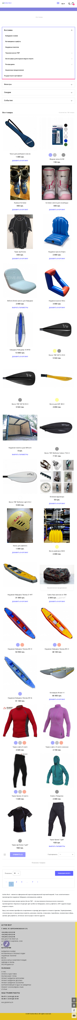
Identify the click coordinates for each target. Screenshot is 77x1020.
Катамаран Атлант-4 (57, 693)
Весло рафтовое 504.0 (57, 551)
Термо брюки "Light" (57, 840)
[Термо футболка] (20, 231)
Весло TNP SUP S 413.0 (57, 355)
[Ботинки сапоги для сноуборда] (57, 182)
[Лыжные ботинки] (20, 182)
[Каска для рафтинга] (20, 525)
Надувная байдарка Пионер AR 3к (20, 698)
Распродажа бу (7, 964)
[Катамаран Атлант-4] (57, 672)
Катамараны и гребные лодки (13, 953)
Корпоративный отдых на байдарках (16, 985)
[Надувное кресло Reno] (57, 280)
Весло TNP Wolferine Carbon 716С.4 (57, 453)
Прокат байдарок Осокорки (12, 983)
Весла (3, 958)
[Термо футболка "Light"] (20, 819)
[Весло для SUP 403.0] (57, 378)
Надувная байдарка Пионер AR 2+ (57, 649)
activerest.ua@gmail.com (11, 941)
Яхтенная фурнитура (57, 497)
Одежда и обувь (7, 962)
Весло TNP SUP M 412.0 (20, 404)
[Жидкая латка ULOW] (57, 133)
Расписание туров (9, 976)
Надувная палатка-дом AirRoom (20, 448)
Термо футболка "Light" (20, 845)
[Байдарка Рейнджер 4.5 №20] (20, 329)
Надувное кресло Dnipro (56, 252)
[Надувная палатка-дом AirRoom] (20, 427)
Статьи (4, 989)
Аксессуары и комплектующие (14, 960)
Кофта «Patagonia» (56, 796)
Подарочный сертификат (13, 76)
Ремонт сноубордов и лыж (12, 987)
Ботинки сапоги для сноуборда (57, 203)
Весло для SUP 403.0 (57, 404)
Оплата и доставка (9, 974)
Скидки (7, 92)
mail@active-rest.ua (9, 939)
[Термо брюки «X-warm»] (20, 770)
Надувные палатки (8, 956)
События (8, 100)
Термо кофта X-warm (20, 747)
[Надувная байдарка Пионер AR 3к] (20, 672)
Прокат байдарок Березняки (12, 978)
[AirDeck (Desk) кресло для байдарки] (20, 280)
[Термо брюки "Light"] (57, 819)
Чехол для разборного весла (20, 154)
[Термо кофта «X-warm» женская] (57, 721)
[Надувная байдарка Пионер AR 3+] (20, 623)
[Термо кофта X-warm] (20, 721)
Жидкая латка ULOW (57, 159)
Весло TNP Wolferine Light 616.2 (20, 502)
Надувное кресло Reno (57, 301)
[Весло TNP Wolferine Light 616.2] (20, 476)
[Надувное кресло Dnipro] (57, 231)
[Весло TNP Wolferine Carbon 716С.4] (57, 427)
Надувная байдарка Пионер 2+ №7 (20, 595)
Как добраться (7, 1002)
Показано (8, 873)
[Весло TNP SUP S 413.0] (57, 329)
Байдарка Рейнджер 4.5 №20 (20, 350)
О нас (3, 972)
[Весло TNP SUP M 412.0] (20, 378)
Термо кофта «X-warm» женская (57, 747)
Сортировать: (53, 854)
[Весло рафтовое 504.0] (57, 525)
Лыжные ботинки (20, 203)
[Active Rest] (6, 3)
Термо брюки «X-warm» (20, 796)
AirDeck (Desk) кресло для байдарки (20, 301)
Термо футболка (20, 252)
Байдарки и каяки (8, 951)
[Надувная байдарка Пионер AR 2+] (57, 623)
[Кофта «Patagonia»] (57, 770)
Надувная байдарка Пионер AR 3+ (20, 649)
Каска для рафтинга (20, 546)
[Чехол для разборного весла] (20, 133)
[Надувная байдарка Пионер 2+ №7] (20, 574)
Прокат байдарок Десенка (11, 980)
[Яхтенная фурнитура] (57, 476)
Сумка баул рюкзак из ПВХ (57, 595)
